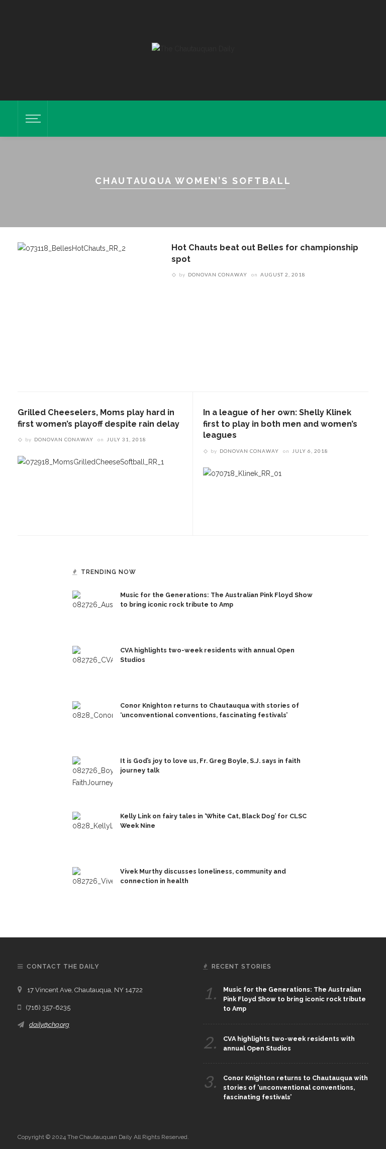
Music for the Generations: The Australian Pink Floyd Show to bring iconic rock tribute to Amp (294, 999)
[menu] (32, 119)
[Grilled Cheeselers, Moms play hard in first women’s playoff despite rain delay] (91, 481)
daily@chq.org (49, 1024)
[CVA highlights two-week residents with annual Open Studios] (92, 665)
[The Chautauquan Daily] (193, 48)
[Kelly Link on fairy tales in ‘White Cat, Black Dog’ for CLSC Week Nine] (92, 831)
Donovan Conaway (217, 274)
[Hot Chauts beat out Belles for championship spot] (72, 309)
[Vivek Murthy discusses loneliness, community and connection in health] (92, 887)
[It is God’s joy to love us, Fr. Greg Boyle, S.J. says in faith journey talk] (92, 776)
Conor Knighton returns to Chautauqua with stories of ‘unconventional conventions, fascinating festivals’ (295, 1087)
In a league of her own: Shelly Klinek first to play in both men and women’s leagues (280, 424)
